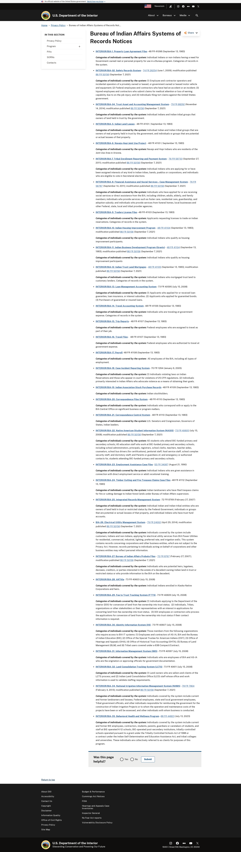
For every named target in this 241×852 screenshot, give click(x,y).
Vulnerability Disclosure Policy (97, 822)
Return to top (48, 779)
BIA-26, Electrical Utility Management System (120, 522)
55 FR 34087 (161, 464)
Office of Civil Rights (51, 820)
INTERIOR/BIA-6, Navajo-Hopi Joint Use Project (121, 143)
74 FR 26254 (150, 70)
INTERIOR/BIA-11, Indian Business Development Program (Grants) (130, 247)
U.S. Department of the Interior (75, 15)
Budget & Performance (93, 791)
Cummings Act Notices (93, 796)
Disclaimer (46, 810)
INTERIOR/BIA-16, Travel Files (112, 337)
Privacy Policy (54, 41)
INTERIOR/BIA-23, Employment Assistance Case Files (124, 464)
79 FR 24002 (154, 522)
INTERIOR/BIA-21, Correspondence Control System (123, 415)
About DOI (46, 791)
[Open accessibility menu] (170, 6)
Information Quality (50, 815)
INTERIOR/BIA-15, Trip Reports (112, 321)
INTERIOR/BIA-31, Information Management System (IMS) (126, 651)
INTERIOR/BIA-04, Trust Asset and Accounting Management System (132, 104)
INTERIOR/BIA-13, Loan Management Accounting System (126, 286)
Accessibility (47, 796)
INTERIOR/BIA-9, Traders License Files (116, 212)
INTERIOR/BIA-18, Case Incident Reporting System (123, 368)
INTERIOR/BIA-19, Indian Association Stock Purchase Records (128, 387)
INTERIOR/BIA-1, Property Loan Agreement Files (121, 51)
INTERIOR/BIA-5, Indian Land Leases (115, 124)
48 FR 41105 (154, 267)
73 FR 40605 (182, 430)
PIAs (49, 51)
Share (191, 32)
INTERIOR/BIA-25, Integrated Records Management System (128, 499)
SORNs (50, 57)
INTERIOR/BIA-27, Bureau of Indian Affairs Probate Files (125, 556)
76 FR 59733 (175, 159)
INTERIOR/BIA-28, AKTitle (110, 579)
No (136, 759)
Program (51, 46)
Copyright (46, 806)
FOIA (84, 801)
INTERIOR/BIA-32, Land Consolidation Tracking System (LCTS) (129, 666)
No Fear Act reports (92, 818)
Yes (126, 759)
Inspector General (91, 813)
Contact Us (46, 801)
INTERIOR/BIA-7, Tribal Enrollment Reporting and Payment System (131, 159)
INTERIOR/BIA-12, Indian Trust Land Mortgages (121, 267)
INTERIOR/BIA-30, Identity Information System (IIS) (123, 625)
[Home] (45, 15)
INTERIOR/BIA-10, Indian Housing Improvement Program (125, 228)
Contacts (51, 62)
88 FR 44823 (167, 716)
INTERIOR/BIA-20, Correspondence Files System (122, 399)
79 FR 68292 (178, 104)
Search (197, 15)
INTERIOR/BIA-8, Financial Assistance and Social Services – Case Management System (142, 182)
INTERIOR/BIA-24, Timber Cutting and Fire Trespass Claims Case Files (133, 480)
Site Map (45, 829)
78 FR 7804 (188, 686)
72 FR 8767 (163, 556)
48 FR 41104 (163, 228)
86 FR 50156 (102, 74)
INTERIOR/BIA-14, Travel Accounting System (120, 306)
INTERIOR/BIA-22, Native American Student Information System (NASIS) (135, 430)
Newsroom (159, 6)
